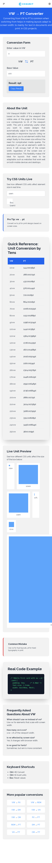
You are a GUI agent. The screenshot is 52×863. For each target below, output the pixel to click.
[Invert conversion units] (26, 61)
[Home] (26, 4)
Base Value (12, 68)
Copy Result (16, 88)
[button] (4, 4)
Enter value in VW (16, 48)
